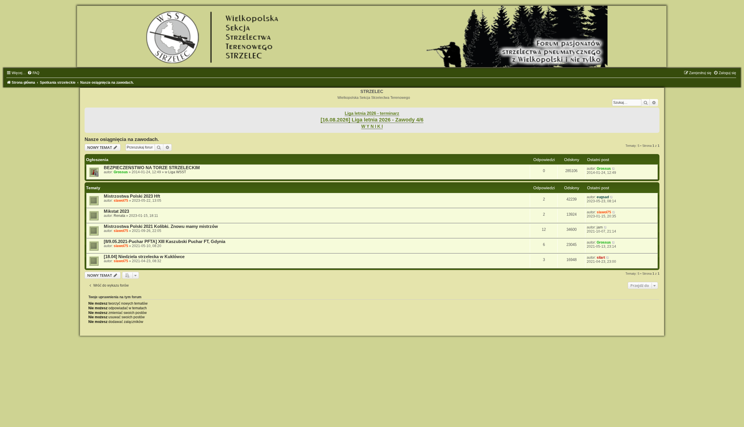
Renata (119, 216)
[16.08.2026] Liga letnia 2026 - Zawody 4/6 (372, 120)
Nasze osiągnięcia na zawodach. (122, 139)
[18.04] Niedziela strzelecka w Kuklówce (144, 256)
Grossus (121, 172)
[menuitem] (33, 73)
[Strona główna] (372, 36)
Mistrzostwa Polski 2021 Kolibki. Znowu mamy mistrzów (161, 226)
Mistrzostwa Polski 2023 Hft (132, 196)
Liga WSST (177, 172)
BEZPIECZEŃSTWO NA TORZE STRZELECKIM (152, 167)
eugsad (603, 197)
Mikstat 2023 (116, 211)
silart (601, 258)
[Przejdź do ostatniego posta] (614, 169)
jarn (600, 227)
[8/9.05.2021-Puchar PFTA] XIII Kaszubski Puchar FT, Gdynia (164, 241)
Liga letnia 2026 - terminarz (372, 113)
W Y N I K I (372, 126)
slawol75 (121, 201)
